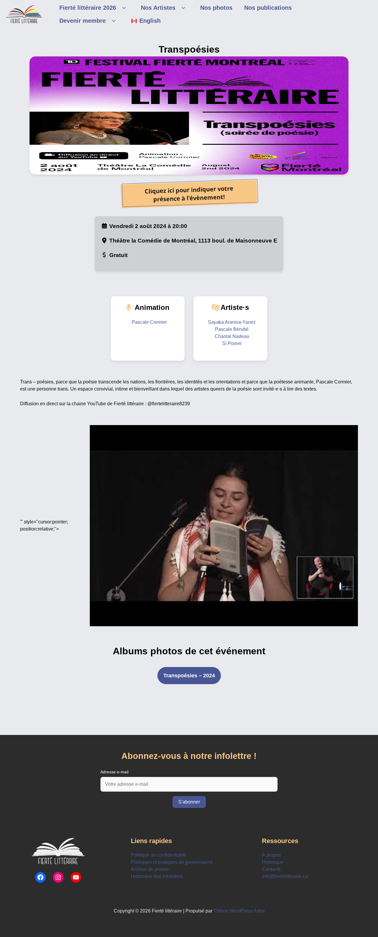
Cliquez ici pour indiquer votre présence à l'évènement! (188, 193)
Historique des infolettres (157, 876)
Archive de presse (150, 869)
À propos (271, 855)
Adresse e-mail (114, 772)
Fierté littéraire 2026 (87, 7)
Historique (273, 862)
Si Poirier (232, 343)
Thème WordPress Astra (239, 910)
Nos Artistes (158, 7)
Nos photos (216, 7)
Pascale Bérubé (232, 329)
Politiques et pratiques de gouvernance (172, 862)
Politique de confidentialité (158, 855)
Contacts (271, 869)
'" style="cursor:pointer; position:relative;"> (44, 525)
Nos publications (268, 7)
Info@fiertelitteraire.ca (285, 876)
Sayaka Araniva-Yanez (232, 322)
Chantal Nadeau (232, 336)
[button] (122, 7)
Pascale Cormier (149, 322)
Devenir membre (82, 20)
